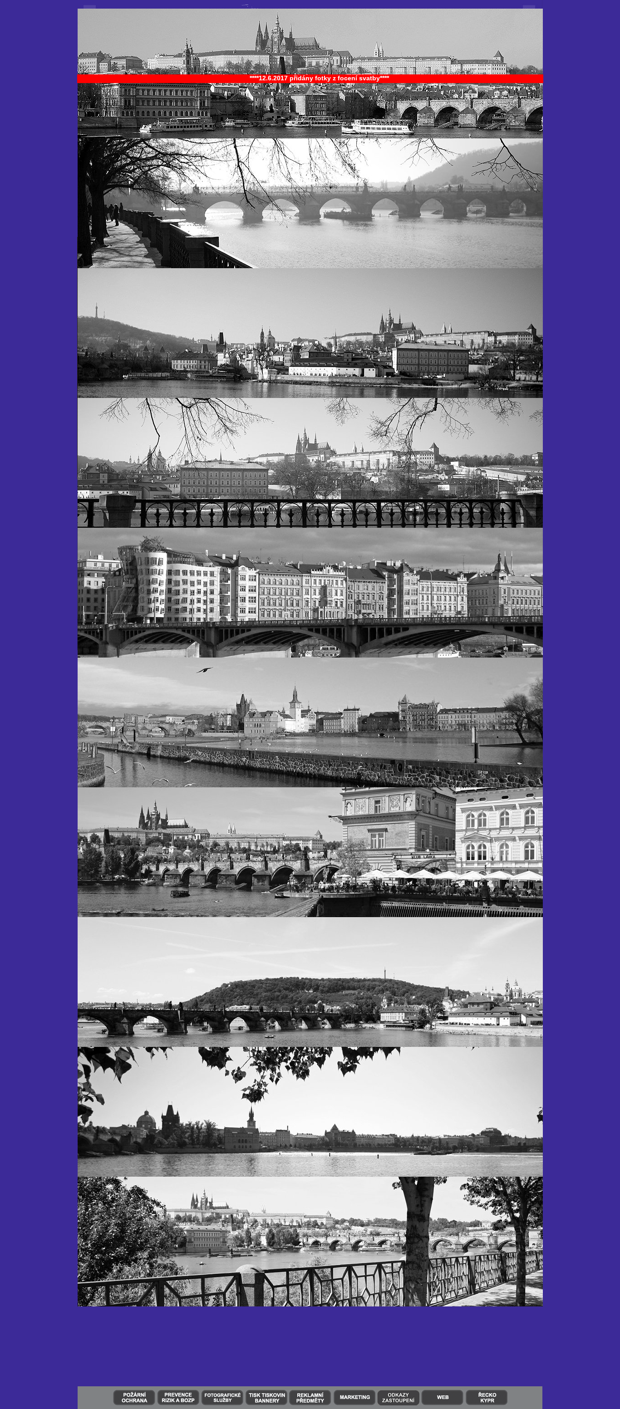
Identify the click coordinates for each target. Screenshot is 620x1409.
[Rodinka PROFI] (90, 6)
